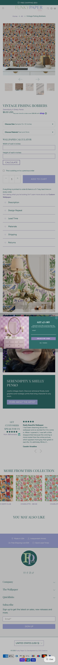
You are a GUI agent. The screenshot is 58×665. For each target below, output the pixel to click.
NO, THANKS (43, 342)
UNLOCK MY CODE (43, 338)
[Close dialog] (56, 318)
